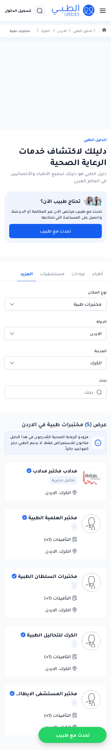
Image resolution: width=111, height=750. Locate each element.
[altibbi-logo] (73, 10)
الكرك (45, 30)
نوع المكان (97, 292)
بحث (103, 380)
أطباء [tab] (97, 273)
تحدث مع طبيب (55, 231)
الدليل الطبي (82, 30)
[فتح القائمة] (101, 10)
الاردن (62, 30)
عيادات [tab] (78, 273)
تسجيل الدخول (18, 11)
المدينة (100, 351)
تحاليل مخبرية (63, 480)
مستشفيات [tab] (52, 273)
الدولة (101, 321)
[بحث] (40, 11)
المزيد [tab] (26, 273)
